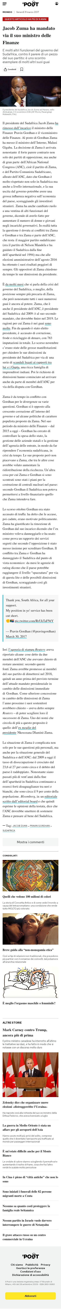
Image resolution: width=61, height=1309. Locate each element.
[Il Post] (30, 4)
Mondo (7, 12)
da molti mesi (14, 284)
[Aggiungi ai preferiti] (21, 69)
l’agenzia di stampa (26, 649)
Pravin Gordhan (40, 825)
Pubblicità (32, 1264)
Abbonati (30, 1296)
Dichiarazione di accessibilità (30, 1275)
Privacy (45, 1264)
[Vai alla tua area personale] (56, 3)
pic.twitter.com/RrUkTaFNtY (34, 621)
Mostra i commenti (30, 842)
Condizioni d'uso (30, 1271)
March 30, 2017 (16, 636)
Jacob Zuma (20, 825)
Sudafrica (9, 830)
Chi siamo (17, 1264)
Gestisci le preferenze (30, 1268)
